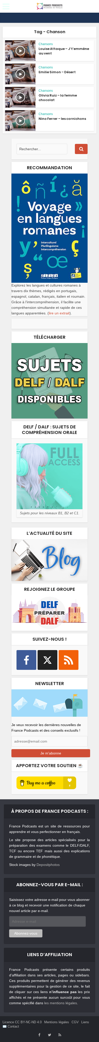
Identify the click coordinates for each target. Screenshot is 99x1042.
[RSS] (68, 660)
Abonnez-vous (25, 933)
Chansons (46, 44)
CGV (75, 1022)
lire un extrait (59, 313)
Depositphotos (48, 865)
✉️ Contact (11, 1026)
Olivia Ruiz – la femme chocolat (58, 97)
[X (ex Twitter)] (47, 660)
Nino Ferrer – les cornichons (62, 118)
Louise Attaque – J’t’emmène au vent (64, 51)
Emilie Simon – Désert (57, 72)
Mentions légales (56, 1022)
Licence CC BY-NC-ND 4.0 (22, 1022)
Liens (85, 1022)
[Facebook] (26, 660)
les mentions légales (60, 1003)
